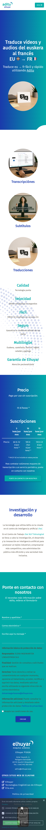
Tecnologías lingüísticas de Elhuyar (23, 785)
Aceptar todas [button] (11, 823)
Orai (40, 528)
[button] (23, 817)
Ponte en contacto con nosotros (23, 478)
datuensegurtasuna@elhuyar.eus (17, 693)
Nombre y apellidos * (12, 617)
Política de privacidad (32, 706)
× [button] (44, 800)
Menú (39, 5)
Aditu (30, 70)
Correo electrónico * (11, 625)
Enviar (23, 719)
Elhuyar (9, 782)
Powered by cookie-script (10, 827)
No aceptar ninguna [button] (32, 823)
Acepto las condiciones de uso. (18, 711)
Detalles (5, 804)
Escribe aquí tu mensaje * (14, 634)
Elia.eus (9, 788)
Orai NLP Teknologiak (34, 534)
